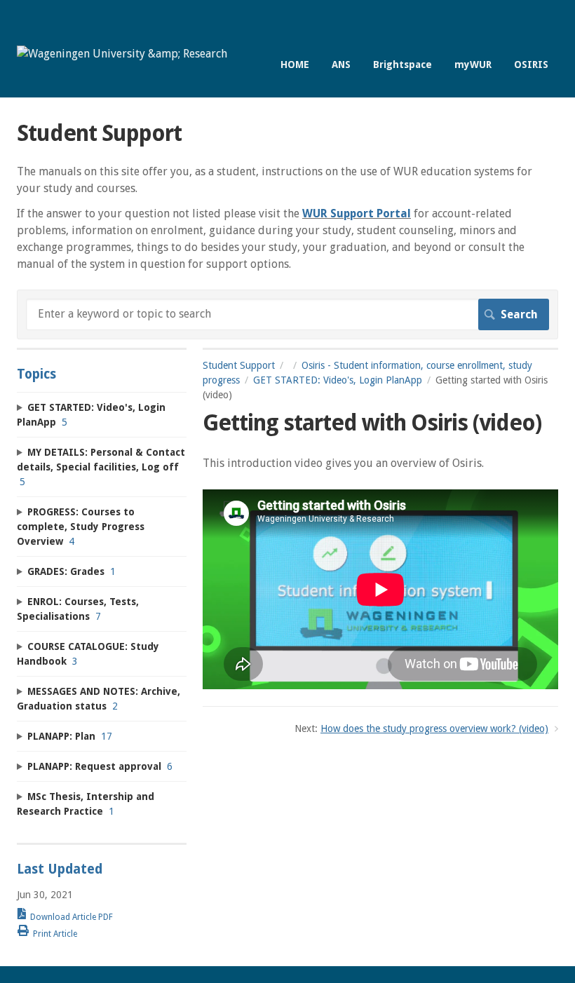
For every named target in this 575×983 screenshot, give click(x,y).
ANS (341, 64)
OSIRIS (531, 64)
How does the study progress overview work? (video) (434, 728)
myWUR (473, 64)
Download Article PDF (71, 917)
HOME (294, 64)
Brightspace (402, 64)
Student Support (239, 365)
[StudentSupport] (122, 53)
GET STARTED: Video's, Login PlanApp (337, 380)
